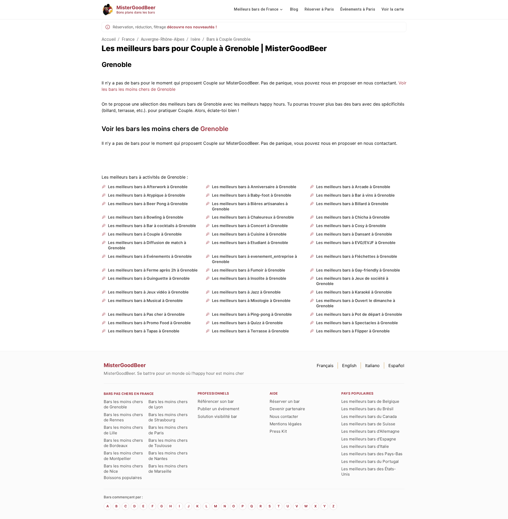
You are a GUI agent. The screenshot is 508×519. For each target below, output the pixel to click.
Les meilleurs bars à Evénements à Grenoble (150, 256)
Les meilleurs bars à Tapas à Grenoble (143, 331)
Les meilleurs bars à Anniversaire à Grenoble (254, 186)
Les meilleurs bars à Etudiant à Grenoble (250, 242)
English (349, 365)
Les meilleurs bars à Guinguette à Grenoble (149, 278)
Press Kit (278, 431)
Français (325, 365)
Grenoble (214, 129)
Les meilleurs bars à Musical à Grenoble (145, 300)
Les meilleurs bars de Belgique (370, 401)
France (128, 39)
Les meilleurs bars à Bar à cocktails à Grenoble (152, 225)
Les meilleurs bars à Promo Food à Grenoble (149, 323)
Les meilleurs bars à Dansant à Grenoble (354, 234)
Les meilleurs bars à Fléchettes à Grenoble (356, 256)
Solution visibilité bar (217, 416)
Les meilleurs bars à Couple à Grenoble (145, 234)
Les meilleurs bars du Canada (369, 416)
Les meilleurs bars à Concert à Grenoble (250, 225)
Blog (294, 9)
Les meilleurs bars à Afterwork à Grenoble (148, 186)
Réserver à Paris (319, 9)
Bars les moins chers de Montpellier (123, 455)
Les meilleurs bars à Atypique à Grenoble (146, 195)
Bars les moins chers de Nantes (168, 455)
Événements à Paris (357, 9)
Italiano (372, 365)
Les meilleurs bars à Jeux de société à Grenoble (352, 281)
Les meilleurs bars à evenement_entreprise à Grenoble (254, 259)
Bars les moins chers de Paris (168, 430)
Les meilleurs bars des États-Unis (368, 471)
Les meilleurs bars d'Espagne (368, 438)
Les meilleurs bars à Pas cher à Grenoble (146, 314)
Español (396, 365)
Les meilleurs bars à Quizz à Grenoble (247, 323)
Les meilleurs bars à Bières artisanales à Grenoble (250, 206)
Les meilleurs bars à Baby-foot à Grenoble (251, 195)
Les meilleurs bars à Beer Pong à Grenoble (148, 203)
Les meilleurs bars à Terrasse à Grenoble (250, 331)
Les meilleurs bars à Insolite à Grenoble (249, 278)
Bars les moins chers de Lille (123, 430)
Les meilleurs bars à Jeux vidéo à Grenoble (148, 292)
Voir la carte (393, 9)
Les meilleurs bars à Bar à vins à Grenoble (355, 195)
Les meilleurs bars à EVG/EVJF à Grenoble (356, 242)
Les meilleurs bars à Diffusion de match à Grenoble (147, 245)
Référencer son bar (216, 401)
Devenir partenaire (287, 408)
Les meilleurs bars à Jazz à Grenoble (246, 292)
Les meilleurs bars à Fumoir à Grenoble (248, 270)
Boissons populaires (123, 477)
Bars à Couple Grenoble (228, 39)
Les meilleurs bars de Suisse (368, 423)
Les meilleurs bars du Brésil (367, 408)
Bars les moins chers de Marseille (168, 468)
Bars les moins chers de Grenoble (123, 404)
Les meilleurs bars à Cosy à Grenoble (351, 225)
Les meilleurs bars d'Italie (365, 446)
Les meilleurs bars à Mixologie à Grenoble (251, 300)
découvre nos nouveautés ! (192, 27)
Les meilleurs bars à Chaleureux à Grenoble (253, 217)
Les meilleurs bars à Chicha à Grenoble (353, 217)
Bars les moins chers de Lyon (168, 404)
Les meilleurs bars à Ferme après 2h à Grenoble (153, 270)
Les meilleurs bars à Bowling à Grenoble (145, 217)
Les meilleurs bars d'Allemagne (370, 431)
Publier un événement (218, 408)
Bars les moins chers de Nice (123, 468)
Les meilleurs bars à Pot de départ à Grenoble (359, 314)
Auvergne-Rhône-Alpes (162, 39)
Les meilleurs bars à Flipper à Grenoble (353, 331)
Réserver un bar (285, 401)
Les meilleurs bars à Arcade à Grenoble (353, 186)
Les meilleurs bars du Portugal (370, 461)
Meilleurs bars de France (256, 9)
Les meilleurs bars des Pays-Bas (371, 453)
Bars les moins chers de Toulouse (168, 443)
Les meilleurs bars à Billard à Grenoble (352, 203)
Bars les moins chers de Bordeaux (123, 443)
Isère (195, 39)
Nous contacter (284, 416)
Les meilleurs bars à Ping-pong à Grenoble (252, 314)
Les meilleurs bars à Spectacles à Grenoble (357, 323)
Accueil (109, 39)
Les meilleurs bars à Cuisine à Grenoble (249, 234)
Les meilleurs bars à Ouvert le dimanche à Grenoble (355, 303)
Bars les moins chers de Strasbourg (168, 417)
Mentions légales (286, 423)
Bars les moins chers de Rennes (123, 417)
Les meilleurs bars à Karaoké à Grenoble (354, 292)
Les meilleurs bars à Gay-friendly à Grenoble (358, 270)
